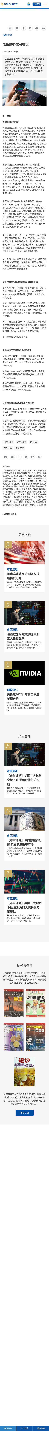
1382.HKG (8, 442)
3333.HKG (21, 442)
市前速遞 (19, 448)
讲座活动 (24, 1113)
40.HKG (33, 442)
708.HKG (8, 448)
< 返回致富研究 (9, 514)
